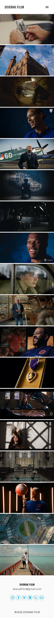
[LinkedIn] (30, 597)
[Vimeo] (24, 597)
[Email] (41, 597)
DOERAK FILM (27, 584)
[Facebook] (18, 597)
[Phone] (35, 597)
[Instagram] (12, 597)
